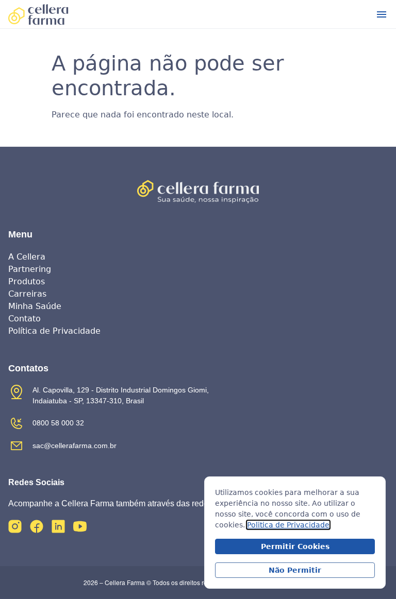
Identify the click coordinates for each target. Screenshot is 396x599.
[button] (381, 14)
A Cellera (26, 257)
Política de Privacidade (54, 331)
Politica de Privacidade (288, 525)
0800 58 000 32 (58, 423)
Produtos (26, 281)
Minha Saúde (34, 306)
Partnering (29, 269)
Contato (24, 318)
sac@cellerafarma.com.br (74, 445)
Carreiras (27, 294)
